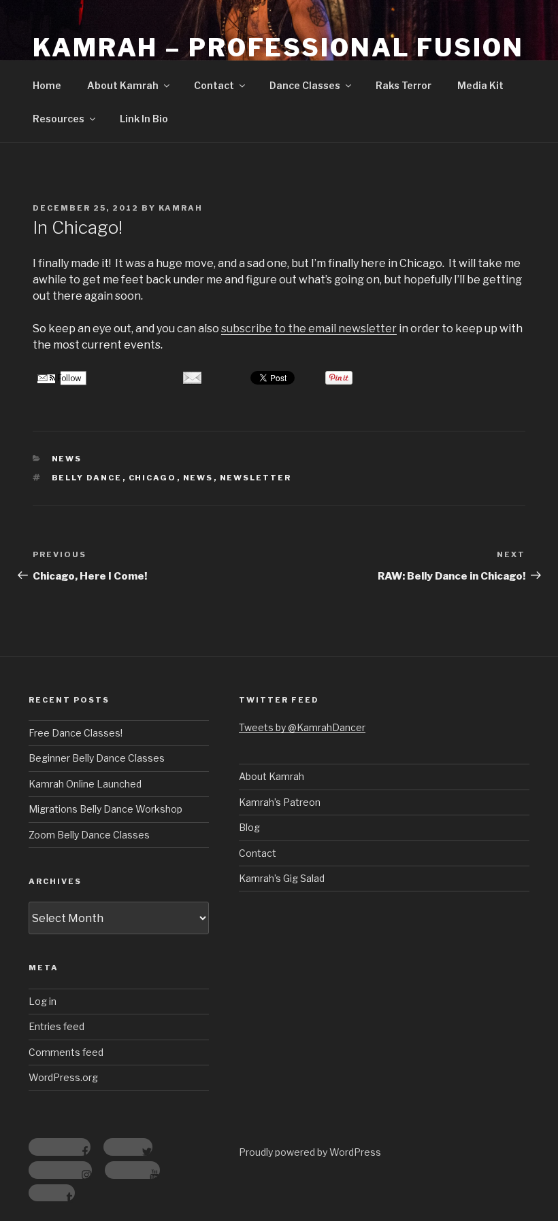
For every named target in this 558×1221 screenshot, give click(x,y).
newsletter (256, 477)
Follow (68, 378)
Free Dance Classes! (75, 733)
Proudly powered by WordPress (310, 1152)
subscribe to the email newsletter (309, 328)
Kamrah (181, 208)
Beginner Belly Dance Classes (97, 758)
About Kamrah (123, 85)
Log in (42, 1001)
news (198, 477)
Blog (249, 827)
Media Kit (480, 85)
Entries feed (56, 1026)
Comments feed (66, 1052)
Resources (58, 118)
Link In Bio (144, 118)
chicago (153, 477)
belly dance (87, 477)
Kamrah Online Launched (85, 784)
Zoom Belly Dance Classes (89, 834)
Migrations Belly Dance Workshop (105, 809)
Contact (214, 85)
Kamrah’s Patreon (280, 802)
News (67, 458)
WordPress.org (63, 1077)
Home (47, 85)
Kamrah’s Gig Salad (282, 878)
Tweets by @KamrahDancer (302, 727)
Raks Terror (403, 85)
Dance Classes (304, 85)
